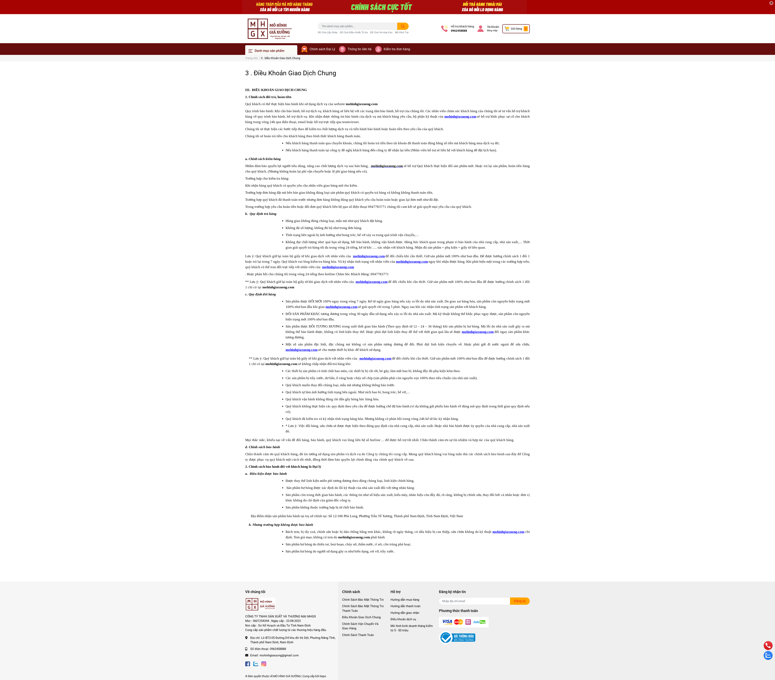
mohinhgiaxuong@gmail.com (279, 655)
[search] (403, 26)
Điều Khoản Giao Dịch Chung (361, 617)
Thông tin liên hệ (359, 49)
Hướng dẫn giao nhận (405, 613)
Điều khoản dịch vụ (403, 619)
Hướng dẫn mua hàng (405, 600)
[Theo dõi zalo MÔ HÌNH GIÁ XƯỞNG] (255, 663)
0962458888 (459, 30)
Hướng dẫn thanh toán (405, 606)
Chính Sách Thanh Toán (358, 635)
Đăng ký (520, 601)
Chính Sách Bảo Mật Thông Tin (363, 600)
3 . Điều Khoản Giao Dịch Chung (290, 73)
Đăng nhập (492, 30)
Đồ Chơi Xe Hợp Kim (381, 32)
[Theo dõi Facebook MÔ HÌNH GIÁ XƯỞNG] (247, 663)
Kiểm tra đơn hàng (397, 49)
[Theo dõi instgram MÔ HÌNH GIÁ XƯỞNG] (263, 663)
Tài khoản (493, 26)
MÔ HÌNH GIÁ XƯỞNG (287, 676)
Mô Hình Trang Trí (405, 32)
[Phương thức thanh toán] (464, 622)
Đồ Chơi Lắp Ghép (327, 32)
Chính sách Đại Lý (322, 49)
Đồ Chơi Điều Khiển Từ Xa (354, 32)
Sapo (323, 676)
